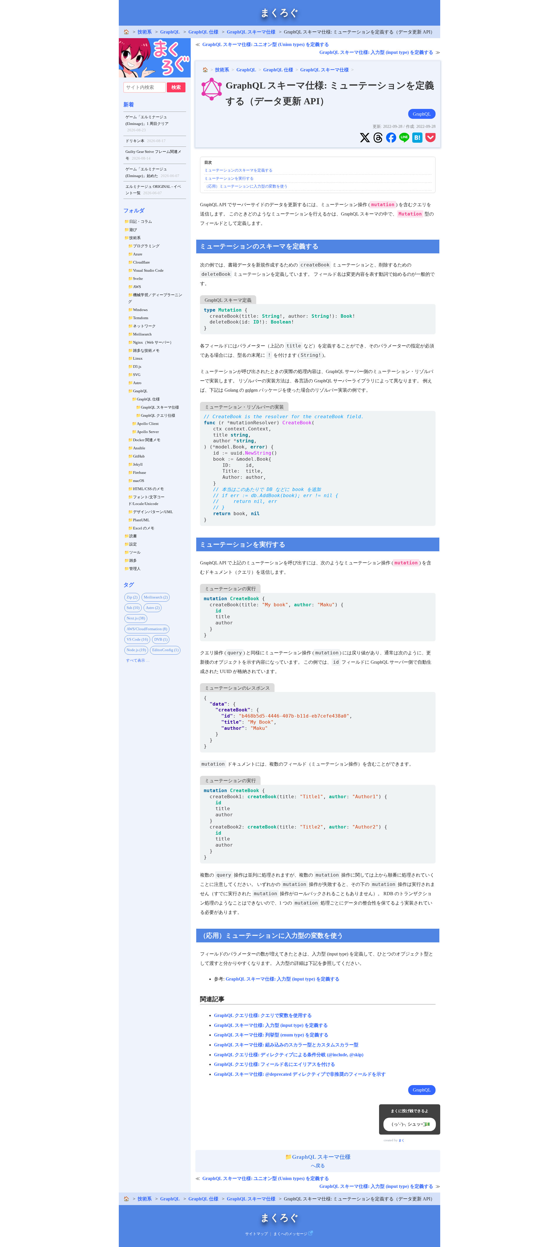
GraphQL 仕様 (203, 31)
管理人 (135, 568)
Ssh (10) (133, 607)
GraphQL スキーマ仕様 (251, 31)
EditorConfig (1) (165, 650)
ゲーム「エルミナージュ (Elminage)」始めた (152, 172)
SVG (136, 374)
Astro (137, 383)
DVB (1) (160, 639)
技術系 (145, 31)
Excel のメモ (143, 528)
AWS (137, 287)
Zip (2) (132, 597)
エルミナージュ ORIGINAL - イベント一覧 (153, 189)
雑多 (133, 560)
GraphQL (170, 31)
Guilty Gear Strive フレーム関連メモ (153, 154)
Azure (137, 254)
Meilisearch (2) (156, 597)
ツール (135, 552)
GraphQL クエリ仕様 (158, 415)
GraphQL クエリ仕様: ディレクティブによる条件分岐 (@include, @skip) (288, 1054)
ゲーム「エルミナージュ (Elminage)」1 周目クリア (147, 123)
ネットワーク (144, 326)
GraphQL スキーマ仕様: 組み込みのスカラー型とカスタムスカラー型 (286, 1044)
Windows (140, 310)
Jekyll (138, 464)
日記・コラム (140, 221)
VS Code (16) (137, 639)
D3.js (137, 366)
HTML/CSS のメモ (148, 489)
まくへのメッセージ (290, 1234)
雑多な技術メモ (146, 350)
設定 (133, 544)
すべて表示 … (138, 660)
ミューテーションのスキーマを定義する (238, 170)
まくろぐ (279, 12)
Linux (138, 358)
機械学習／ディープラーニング (155, 298)
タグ (128, 585)
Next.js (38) (136, 618)
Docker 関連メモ (146, 440)
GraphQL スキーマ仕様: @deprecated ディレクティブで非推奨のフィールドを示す (300, 1074)
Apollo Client (148, 423)
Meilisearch (142, 334)
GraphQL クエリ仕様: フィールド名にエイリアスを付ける (274, 1064)
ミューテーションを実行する (229, 178)
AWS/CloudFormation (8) (147, 629)
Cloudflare (141, 262)
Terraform (140, 318)
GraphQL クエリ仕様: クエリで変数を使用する (263, 1015)
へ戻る (321, 1161)
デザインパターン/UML (153, 512)
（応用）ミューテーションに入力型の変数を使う (246, 186)
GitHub (139, 456)
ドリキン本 (145, 141)
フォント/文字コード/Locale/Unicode (146, 500)
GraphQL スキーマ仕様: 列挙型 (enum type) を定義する (271, 1034)
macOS (138, 480)
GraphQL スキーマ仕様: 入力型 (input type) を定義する (376, 52)
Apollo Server (148, 432)
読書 (133, 536)
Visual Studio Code (148, 270)
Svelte (138, 278)
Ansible (139, 448)
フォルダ (133, 210)
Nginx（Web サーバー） (153, 342)
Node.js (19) (136, 650)
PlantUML (141, 520)
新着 (128, 104)
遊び (133, 229)
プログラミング (146, 246)
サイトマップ (256, 1234)
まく (401, 1140)
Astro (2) (153, 607)
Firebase (139, 472)
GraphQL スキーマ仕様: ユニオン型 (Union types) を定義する (265, 44)
